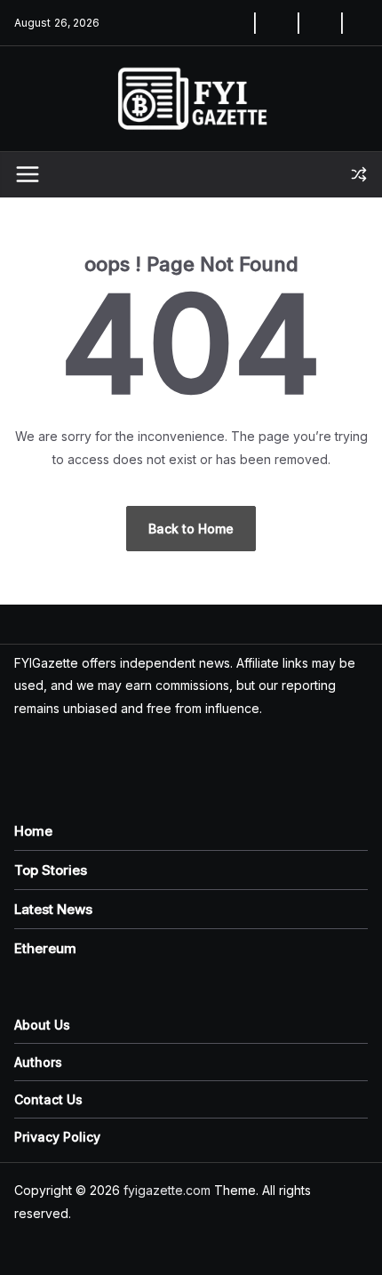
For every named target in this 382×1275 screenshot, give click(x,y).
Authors (38, 1062)
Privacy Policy (57, 1136)
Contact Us (48, 1099)
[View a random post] (359, 174)
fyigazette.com (167, 1190)
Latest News (53, 909)
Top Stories (50, 870)
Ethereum (45, 948)
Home (33, 830)
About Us (42, 1024)
